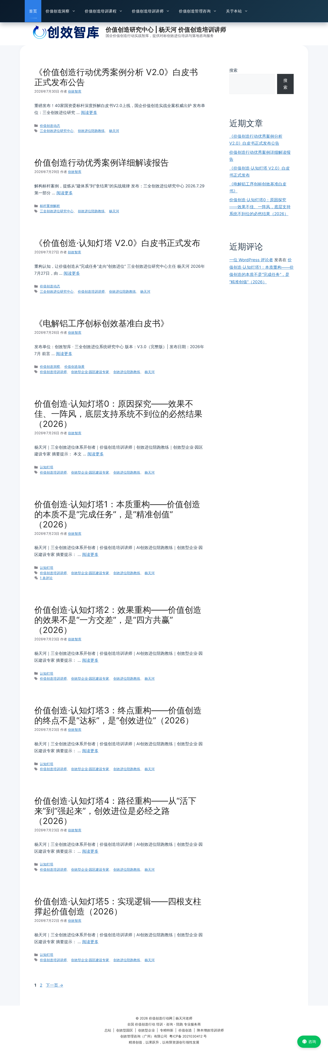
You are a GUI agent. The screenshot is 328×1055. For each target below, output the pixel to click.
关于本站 (234, 11)
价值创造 (185, 1030)
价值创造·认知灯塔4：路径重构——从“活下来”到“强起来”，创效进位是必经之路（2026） (115, 811)
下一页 (54, 985)
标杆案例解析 (50, 206)
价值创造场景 (74, 366)
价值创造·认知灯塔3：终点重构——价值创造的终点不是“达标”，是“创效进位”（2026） (118, 715)
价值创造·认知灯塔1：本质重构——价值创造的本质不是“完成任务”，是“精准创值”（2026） (117, 514)
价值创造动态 (50, 126)
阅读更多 (89, 112)
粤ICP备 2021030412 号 (188, 1036)
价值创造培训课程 (100, 11)
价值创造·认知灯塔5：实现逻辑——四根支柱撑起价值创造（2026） (117, 906)
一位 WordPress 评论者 (251, 259)
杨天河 (114, 131)
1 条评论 (46, 578)
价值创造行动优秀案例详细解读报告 (101, 162)
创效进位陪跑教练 (91, 131)
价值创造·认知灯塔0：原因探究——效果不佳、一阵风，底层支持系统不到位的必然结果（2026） (118, 414)
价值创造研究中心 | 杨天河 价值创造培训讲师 (166, 29)
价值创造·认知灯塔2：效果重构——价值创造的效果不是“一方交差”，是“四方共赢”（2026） (117, 620)
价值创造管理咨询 (195, 11)
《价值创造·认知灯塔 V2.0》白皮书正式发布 (117, 243)
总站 (107, 1030)
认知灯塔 (46, 467)
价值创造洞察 (57, 11)
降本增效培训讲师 (210, 1030)
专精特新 (166, 1030)
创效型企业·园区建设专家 (90, 372)
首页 (33, 11)
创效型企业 (146, 1030)
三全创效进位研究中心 (56, 131)
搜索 (233, 70)
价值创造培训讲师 (148, 11)
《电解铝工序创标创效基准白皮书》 (101, 323)
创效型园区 (124, 1030)
